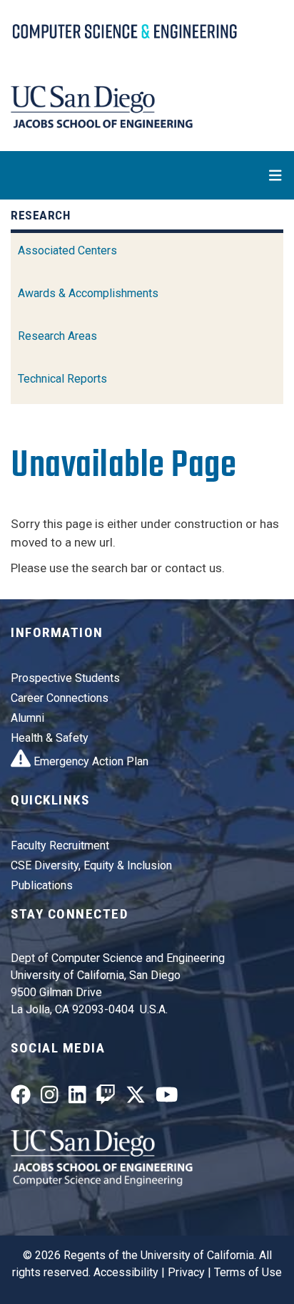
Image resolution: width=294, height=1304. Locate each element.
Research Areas (57, 336)
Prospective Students (65, 678)
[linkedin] (77, 1097)
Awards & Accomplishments (88, 293)
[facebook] (21, 1097)
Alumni (27, 718)
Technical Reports (62, 378)
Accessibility (125, 1272)
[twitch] (106, 1097)
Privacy (186, 1272)
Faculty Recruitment (60, 845)
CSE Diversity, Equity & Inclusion (91, 865)
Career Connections (59, 698)
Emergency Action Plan (89, 761)
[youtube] (167, 1097)
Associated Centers (67, 250)
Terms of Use (248, 1272)
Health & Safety (49, 738)
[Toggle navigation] (147, 175)
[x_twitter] (136, 1097)
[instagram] (50, 1097)
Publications (42, 885)
